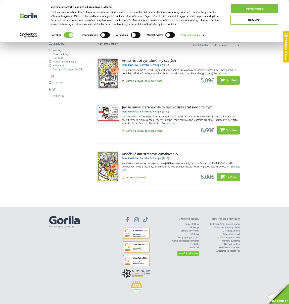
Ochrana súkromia (231, 240)
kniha (57, 82)
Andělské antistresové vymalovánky (150, 154)
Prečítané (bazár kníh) (64, 61)
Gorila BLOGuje (192, 224)
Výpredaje (194, 227)
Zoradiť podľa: (200, 45)
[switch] (105, 35)
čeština (58, 95)
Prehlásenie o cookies (229, 247)
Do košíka (231, 80)
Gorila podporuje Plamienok (185, 240)
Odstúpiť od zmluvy (188, 253)
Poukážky (194, 244)
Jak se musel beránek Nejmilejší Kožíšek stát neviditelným (167, 107)
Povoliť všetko (254, 8)
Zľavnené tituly (60, 54)
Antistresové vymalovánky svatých (149, 60)
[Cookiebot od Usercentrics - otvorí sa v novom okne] (28, 35)
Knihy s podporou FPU (188, 237)
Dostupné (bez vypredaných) (68, 69)
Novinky (57, 50)
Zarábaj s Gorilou (231, 230)
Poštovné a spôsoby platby (227, 227)
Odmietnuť (254, 19)
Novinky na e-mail (231, 234)
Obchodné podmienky (229, 237)
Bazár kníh (194, 247)
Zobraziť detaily (190, 35)
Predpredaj (58, 65)
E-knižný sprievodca (190, 230)
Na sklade (58, 57)
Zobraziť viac (221, 73)
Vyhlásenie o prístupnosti (228, 250)
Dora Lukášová (130, 64)
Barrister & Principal (150, 64)
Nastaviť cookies (232, 244)
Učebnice (194, 234)
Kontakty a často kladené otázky (225, 224)
